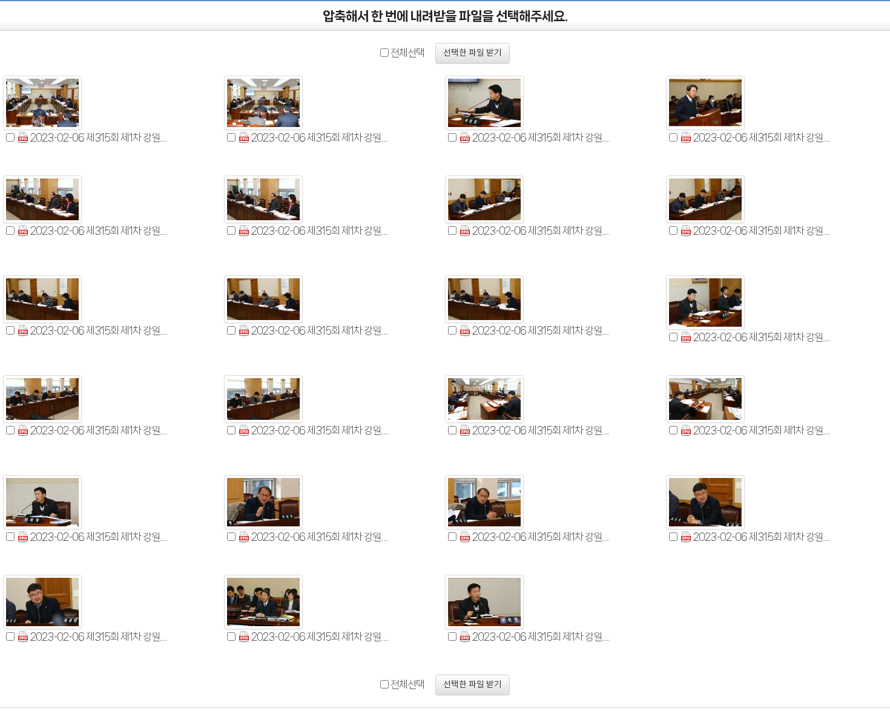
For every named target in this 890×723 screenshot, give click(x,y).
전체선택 (407, 52)
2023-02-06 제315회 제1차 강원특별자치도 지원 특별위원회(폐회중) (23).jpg (542, 636)
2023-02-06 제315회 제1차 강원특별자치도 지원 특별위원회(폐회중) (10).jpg (321, 330)
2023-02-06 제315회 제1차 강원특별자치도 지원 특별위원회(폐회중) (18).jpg (321, 536)
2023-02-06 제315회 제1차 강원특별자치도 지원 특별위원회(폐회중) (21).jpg (100, 636)
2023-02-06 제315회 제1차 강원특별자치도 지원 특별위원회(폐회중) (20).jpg (763, 536)
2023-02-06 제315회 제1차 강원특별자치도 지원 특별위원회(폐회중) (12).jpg (763, 337)
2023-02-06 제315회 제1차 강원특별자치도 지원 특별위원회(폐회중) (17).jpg (100, 536)
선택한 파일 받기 (472, 53)
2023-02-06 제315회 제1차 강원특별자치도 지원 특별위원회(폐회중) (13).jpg (100, 430)
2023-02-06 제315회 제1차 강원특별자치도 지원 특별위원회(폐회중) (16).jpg (763, 430)
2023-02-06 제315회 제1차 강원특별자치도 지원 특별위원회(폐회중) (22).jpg (321, 636)
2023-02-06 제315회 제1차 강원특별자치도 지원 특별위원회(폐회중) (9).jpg (100, 330)
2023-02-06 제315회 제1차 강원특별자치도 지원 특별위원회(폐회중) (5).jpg (100, 230)
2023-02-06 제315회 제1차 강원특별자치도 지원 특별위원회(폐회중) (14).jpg (321, 430)
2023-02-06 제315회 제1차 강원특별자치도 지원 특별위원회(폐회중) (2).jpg (321, 137)
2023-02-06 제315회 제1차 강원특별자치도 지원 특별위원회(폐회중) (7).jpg (542, 230)
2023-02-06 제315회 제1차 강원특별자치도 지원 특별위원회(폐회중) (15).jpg (542, 430)
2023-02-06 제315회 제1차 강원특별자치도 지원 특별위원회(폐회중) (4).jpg (763, 137)
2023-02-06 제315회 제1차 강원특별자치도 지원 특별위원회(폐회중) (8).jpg (763, 230)
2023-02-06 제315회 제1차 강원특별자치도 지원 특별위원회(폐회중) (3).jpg (542, 137)
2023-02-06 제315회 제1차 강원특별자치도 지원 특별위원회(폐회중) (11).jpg (542, 330)
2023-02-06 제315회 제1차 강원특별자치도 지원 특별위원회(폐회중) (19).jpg (542, 536)
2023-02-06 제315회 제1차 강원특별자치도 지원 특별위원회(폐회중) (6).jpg (321, 230)
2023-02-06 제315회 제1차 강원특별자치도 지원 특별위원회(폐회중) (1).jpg (100, 137)
